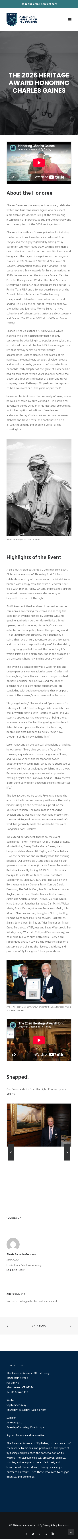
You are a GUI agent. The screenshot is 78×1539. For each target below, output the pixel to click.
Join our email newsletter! (39, 4)
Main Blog (39, 1325)
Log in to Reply (15, 1270)
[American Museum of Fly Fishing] (22, 19)
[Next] (67, 1160)
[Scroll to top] (71, 1532)
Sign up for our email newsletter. (26, 1435)
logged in (27, 1301)
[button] (69, 19)
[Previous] (11, 1160)
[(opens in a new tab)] (70, 1326)
